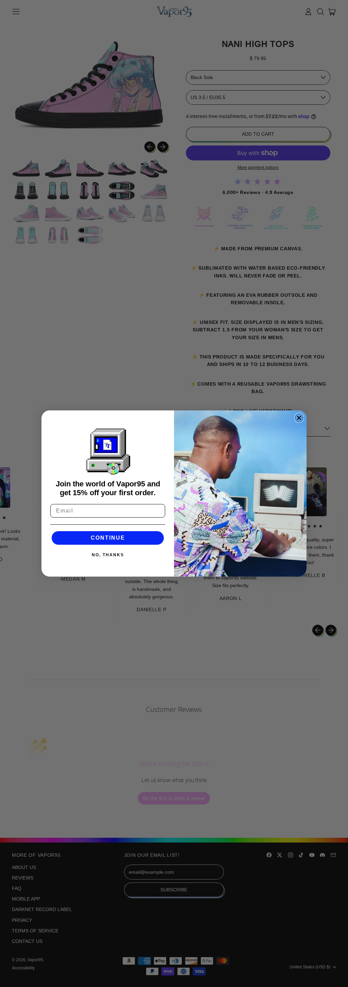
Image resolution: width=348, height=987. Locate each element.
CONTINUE (108, 538)
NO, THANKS (108, 555)
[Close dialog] (299, 418)
